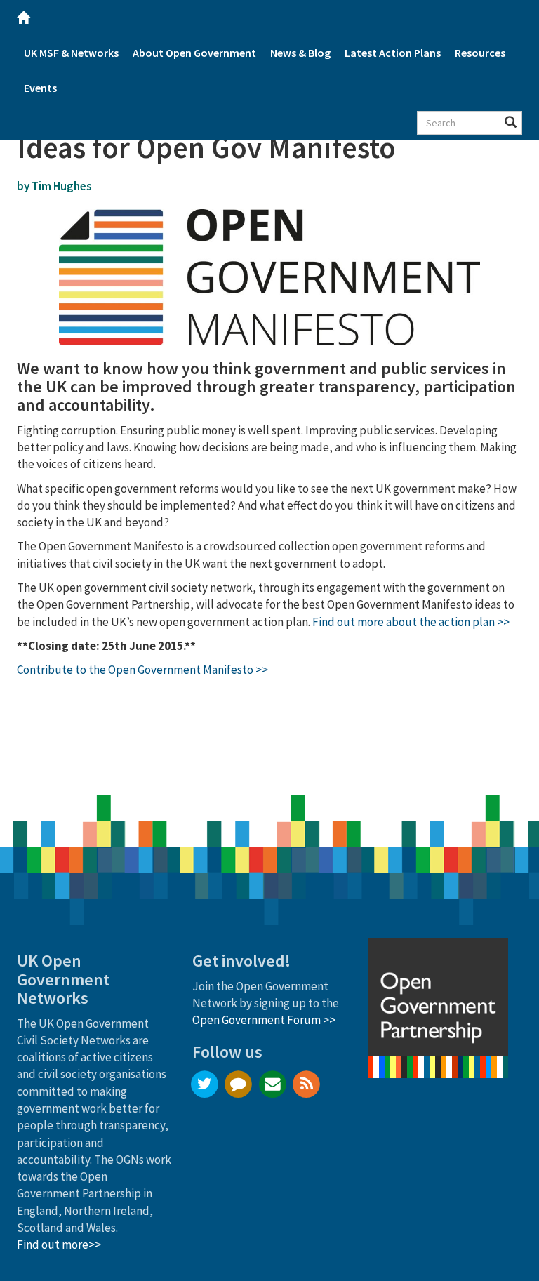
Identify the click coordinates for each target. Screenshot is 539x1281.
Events (40, 88)
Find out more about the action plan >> (411, 622)
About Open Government (194, 53)
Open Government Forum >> (263, 1020)
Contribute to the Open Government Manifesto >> (142, 669)
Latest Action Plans (393, 53)
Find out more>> (59, 1244)
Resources (480, 53)
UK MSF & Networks (71, 53)
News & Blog (300, 53)
